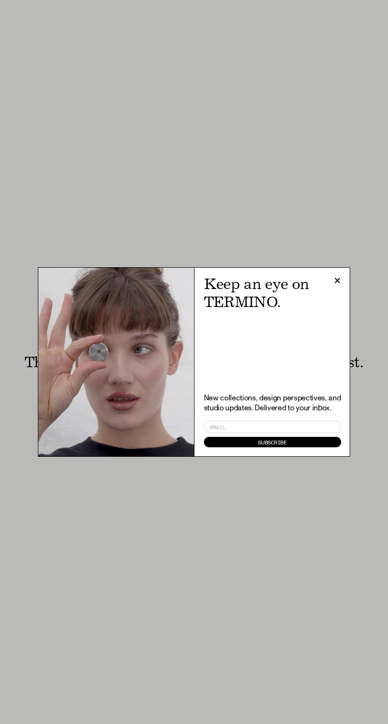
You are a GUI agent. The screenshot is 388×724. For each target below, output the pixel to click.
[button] (337, 280)
